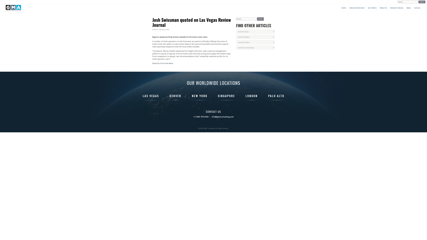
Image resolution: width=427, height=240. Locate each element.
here (171, 63)
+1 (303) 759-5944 (200, 117)
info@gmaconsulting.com (223, 117)
